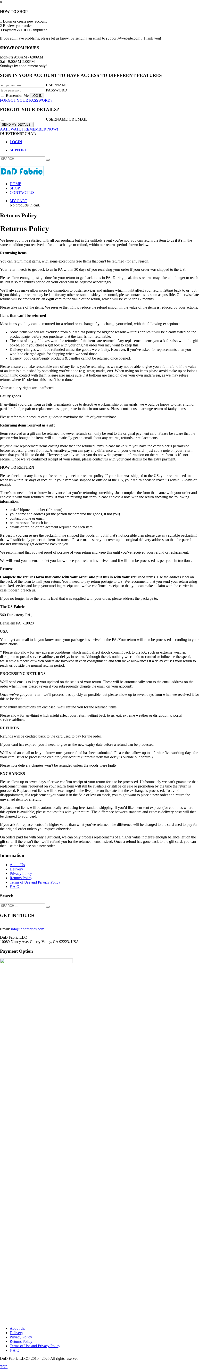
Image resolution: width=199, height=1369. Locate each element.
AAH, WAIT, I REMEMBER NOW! (29, 129)
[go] (48, 160)
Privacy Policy (21, 873)
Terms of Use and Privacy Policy (35, 882)
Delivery (16, 869)
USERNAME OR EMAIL (67, 119)
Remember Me (17, 95)
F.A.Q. (15, 887)
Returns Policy (21, 878)
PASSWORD (56, 90)
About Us (17, 865)
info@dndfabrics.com (27, 929)
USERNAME (57, 85)
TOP (4, 1367)
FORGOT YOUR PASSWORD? (26, 100)
